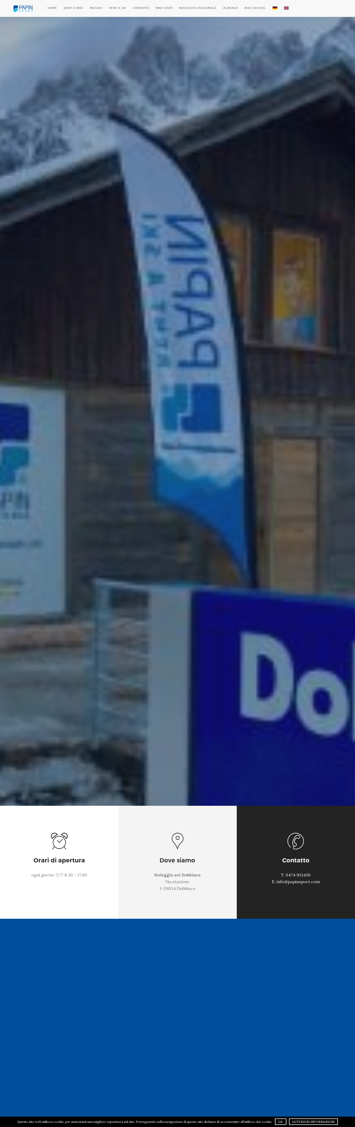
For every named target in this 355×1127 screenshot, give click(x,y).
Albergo (230, 8)
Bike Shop (164, 8)
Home (52, 8)
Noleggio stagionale (197, 8)
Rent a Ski (117, 8)
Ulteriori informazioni (313, 1122)
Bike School (255, 8)
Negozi (96, 8)
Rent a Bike (73, 8)
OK (280, 1122)
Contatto (141, 8)
